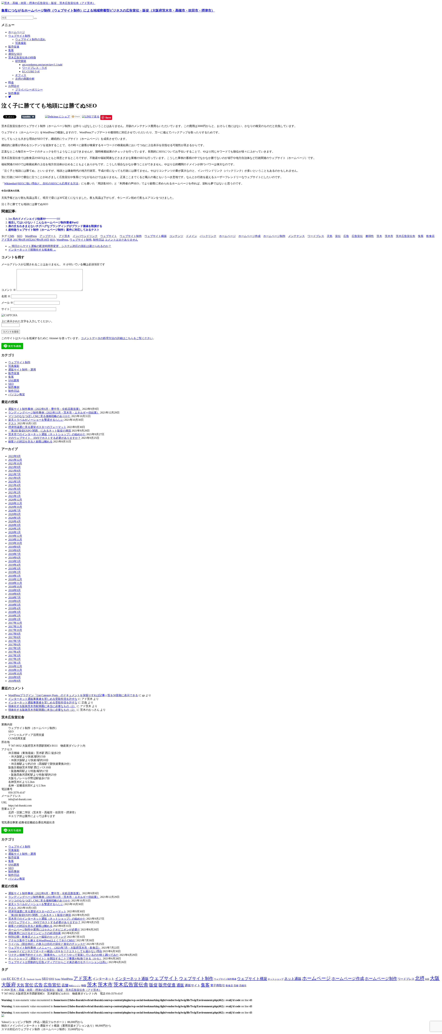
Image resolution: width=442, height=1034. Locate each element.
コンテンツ (176, 236)
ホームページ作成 (249, 236)
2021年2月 (14, 492)
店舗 (64, 985)
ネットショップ (276, 979)
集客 (11, 50)
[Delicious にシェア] (57, 116)
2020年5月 (14, 517)
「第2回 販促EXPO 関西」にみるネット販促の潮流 (39, 430)
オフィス (20, 75)
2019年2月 (14, 572)
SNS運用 (13, 380)
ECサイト (19, 979)
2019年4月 (14, 564)
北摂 (419, 978)
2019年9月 (14, 546)
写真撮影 (20, 43)
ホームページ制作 (274, 236)
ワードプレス (316, 236)
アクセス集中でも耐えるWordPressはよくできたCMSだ (42, 940)
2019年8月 (14, 550)
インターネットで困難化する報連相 (32, 249)
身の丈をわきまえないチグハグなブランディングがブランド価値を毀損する (55, 226)
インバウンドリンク (85, 236)
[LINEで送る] (90, 116)
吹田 (427, 979)
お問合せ (13, 86)
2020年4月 (14, 521)
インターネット (103, 979)
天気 (329, 236)
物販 (83, 985)
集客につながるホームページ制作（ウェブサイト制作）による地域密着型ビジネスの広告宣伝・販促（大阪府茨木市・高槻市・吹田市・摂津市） (108, 10)
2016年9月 (14, 677)
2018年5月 (14, 604)
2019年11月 (15, 539)
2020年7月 (14, 510)
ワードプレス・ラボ (34, 67)
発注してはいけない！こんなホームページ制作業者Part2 (43, 222)
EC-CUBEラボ (31, 71)
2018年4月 (14, 608)
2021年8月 (14, 470)
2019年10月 (15, 543)
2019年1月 (14, 575)
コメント (8, 289)
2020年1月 (14, 532)
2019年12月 (15, 535)
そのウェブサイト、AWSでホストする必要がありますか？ (44, 437)
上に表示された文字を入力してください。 (27, 321)
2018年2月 (14, 615)
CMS (11, 236)
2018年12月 (15, 579)
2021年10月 (15, 463)
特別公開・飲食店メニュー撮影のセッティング (37, 936)
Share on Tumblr (28, 117)
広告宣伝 (357, 236)
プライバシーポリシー (29, 89)
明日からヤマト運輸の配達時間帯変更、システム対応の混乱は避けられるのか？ (59, 246)
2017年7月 (14, 640)
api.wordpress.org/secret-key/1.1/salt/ (42, 64)
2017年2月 (14, 659)
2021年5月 (14, 481)
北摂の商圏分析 (25, 78)
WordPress (31, 236)
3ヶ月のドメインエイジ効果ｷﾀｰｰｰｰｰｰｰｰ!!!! (34, 218)
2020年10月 (15, 506)
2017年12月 (15, 622)
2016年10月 (15, 673)
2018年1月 (14, 619)
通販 (180, 985)
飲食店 (430, 236)
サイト (5, 309)
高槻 (236, 985)
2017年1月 (14, 662)
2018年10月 (15, 586)
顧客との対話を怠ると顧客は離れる (30, 441)
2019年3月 (14, 568)
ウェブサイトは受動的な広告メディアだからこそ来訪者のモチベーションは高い (58, 962)
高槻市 (242, 985)
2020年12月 (15, 499)
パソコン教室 (16, 394)
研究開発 (20, 61)
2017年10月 (15, 630)
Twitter (57, 979)
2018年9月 (14, 590)
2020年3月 (14, 525)
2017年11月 (15, 626)
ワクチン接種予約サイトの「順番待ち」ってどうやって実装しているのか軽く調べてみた (63, 954)
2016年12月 (15, 666)
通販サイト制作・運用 (22, 369)
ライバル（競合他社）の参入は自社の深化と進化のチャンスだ (47, 944)
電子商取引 (217, 985)
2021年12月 (15, 459)
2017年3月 (14, 655)
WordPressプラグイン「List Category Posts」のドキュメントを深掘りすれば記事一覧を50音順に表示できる (73, 695)
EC (9, 979)
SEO (19, 236)
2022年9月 (14, 456)
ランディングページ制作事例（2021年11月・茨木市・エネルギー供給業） (53, 412)
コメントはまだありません (121, 239)
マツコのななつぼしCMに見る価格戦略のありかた (39, 416)
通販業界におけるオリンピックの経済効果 (34, 933)
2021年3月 (14, 488)
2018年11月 (15, 583)
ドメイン (191, 236)
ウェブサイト (108, 236)
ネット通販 (292, 979)
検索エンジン (74, 986)
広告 (346, 236)
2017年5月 (14, 648)
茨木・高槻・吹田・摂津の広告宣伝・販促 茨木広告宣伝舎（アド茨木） (56, 989)
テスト (12, 423)
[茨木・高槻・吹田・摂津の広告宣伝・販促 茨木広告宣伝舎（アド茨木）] (48, 3)
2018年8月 (14, 593)
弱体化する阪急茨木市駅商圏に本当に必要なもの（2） (42, 706)
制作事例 (13, 93)
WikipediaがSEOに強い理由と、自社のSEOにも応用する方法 (41, 183)
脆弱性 (370, 236)
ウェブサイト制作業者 (225, 979)
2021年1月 (14, 496)
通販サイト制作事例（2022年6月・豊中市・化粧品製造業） (44, 408)
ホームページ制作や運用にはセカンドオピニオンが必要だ (44, 929)
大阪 (435, 978)
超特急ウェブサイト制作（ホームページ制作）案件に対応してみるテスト (53, 229)
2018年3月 (14, 611)
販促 (153, 984)
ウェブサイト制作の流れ (30, 39)
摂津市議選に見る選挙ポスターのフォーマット (37, 427)
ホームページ (16, 32)
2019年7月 (14, 554)
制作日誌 (98, 239)
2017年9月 (14, 633)
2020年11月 (15, 503)
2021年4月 (14, 485)
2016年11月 (15, 669)
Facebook (31, 979)
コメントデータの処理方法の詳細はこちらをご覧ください (117, 338)
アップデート (48, 236)
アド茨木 (64, 236)
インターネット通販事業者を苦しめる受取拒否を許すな (42, 698)
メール (7, 302)
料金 (11, 82)
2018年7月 (14, 597)
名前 (5, 296)
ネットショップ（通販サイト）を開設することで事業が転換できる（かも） (55, 958)
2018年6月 (14, 601)
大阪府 (8, 984)
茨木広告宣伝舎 (405, 236)
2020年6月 (14, 514)
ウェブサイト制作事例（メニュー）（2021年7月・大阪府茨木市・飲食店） (54, 947)
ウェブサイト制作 (19, 35)
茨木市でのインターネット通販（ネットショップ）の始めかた (47, 434)
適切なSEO (15, 53)
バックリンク (208, 236)
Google (38, 979)
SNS (51, 979)
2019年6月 (14, 557)
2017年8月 (14, 637)
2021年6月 (14, 477)
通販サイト (192, 985)
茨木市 (389, 236)
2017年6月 (14, 644)
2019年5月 (14, 561)
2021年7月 (14, 474)
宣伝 (338, 236)
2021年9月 (14, 467)
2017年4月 (14, 651)
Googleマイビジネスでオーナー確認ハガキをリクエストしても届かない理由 (55, 951)
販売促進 (13, 46)
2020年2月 (14, 528)
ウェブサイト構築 (156, 236)
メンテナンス (296, 236)
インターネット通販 (132, 979)
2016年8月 (14, 680)
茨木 (379, 236)
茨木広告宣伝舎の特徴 (22, 57)
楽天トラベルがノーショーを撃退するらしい (36, 419)
